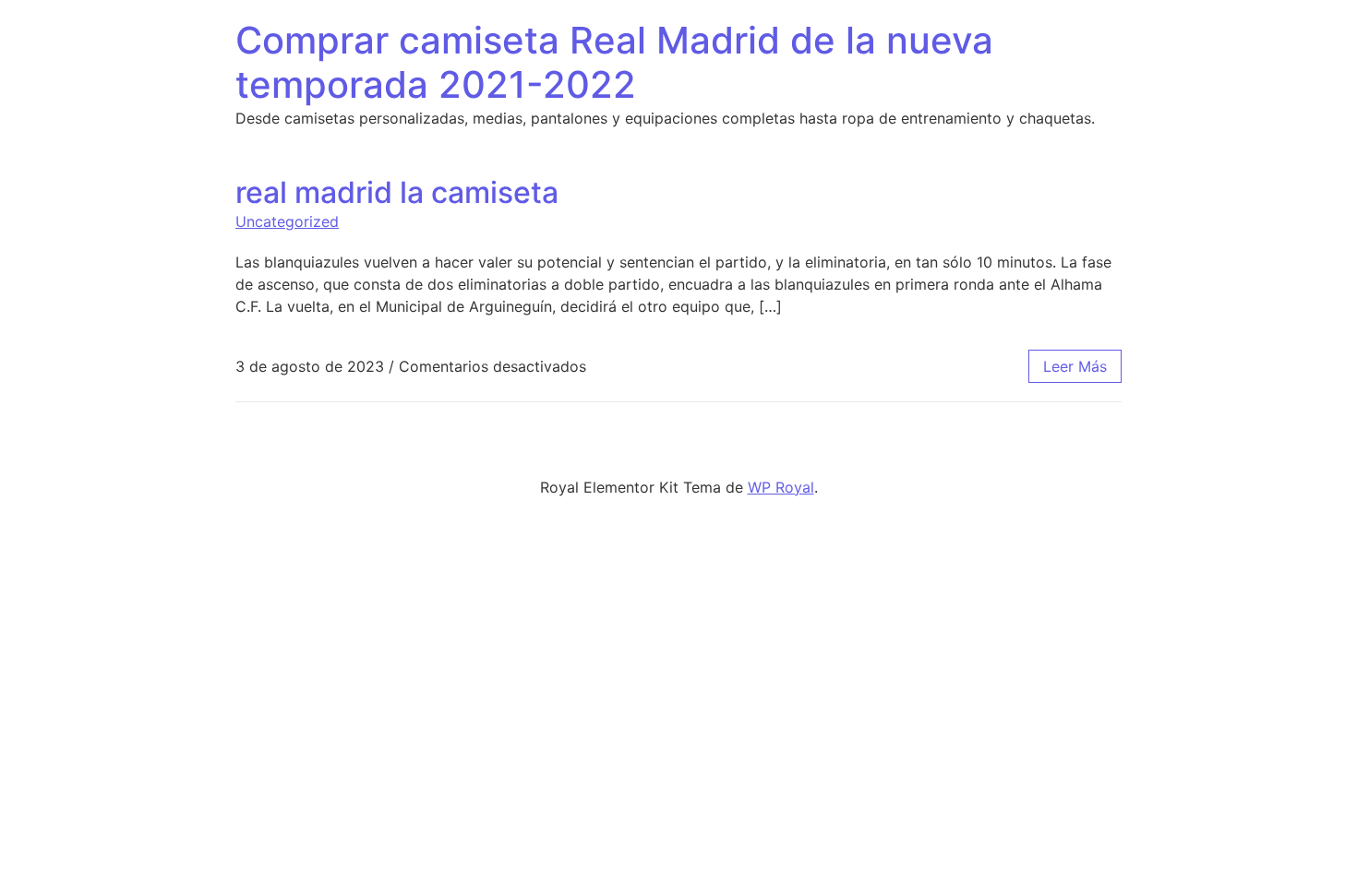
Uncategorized (287, 221)
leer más (1075, 366)
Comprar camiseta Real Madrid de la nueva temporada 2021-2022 (614, 62)
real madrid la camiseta (396, 192)
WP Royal (781, 487)
